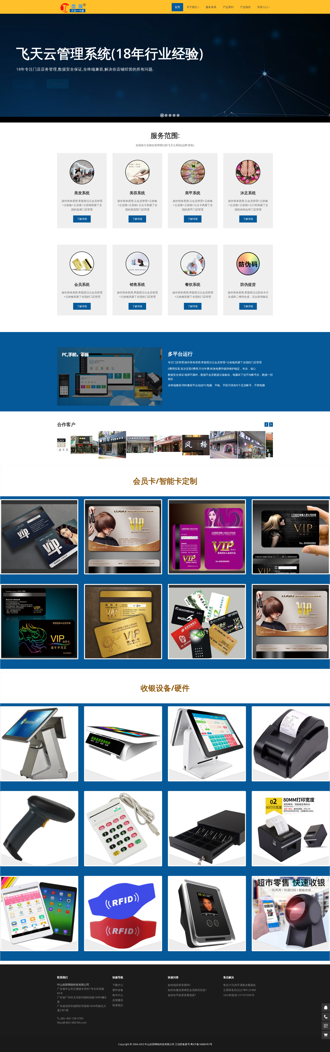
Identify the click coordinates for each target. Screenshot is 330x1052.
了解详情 (82, 219)
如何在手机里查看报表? (182, 995)
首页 (177, 7)
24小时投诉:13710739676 (238, 995)
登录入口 (262, 7)
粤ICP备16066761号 (201, 1044)
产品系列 (228, 7)
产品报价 (245, 7)
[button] (7, 69)
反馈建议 (117, 1000)
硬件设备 (117, 990)
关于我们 (192, 7)
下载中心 (117, 985)
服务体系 (211, 7)
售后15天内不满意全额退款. (239, 985)
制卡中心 (117, 995)
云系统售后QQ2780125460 (239, 990)
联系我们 (117, 1005)
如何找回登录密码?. (179, 985)
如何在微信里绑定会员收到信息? (187, 990)
